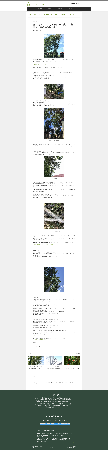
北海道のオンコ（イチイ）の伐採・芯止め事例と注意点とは (72, 367)
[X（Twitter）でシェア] (36, 346)
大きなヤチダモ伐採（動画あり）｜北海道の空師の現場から (53, 367)
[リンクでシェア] (42, 346)
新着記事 (30, 14)
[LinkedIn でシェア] (39, 346)
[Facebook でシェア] (33, 346)
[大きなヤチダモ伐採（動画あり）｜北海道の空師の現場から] (54, 360)
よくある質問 (64, 14)
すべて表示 (78, 353)
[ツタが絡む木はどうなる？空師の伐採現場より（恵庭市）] (36, 360)
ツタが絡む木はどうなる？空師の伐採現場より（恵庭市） (35, 367)
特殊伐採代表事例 (48, 14)
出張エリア (71, 14)
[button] (79, 14)
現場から (57, 14)
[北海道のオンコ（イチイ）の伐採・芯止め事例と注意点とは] (72, 360)
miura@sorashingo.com (54, 446)
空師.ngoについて (38, 14)
